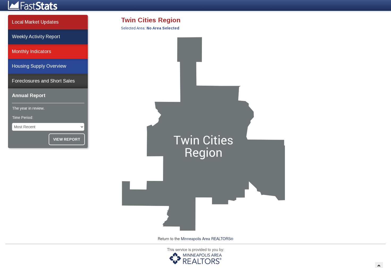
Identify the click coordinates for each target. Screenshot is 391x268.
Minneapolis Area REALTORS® (207, 238)
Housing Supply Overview (39, 66)
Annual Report (28, 95)
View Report (66, 139)
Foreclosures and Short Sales (43, 81)
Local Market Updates (35, 22)
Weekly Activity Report (36, 36)
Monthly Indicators (31, 51)
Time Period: (22, 117)
